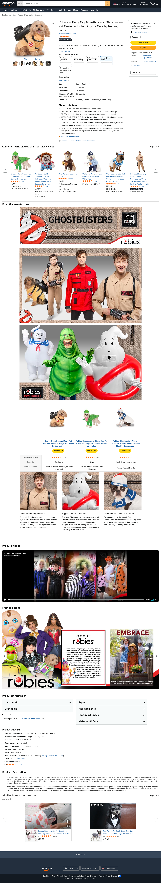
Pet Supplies (6, 15)
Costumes (38, 15)
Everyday (94, 10)
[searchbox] (64, 3)
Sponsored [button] (5, 799)
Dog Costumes (19, 758)
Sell (60, 10)
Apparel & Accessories (25, 15)
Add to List (136, 73)
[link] (21, 176)
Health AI (13, 10)
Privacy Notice (62, 876)
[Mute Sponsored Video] (68, 826)
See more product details (70, 136)
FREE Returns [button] (65, 52)
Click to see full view (32, 59)
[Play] (4, 599)
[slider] (76, 599)
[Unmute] (156, 599)
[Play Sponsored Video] (113, 816)
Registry (67, 10)
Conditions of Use (49, 876)
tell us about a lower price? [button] (30, 719)
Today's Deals (25, 10)
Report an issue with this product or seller (78, 141)
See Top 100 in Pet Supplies (52, 756)
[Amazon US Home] (47, 869)
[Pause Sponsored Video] (68, 821)
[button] (5, 10)
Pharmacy (84, 10)
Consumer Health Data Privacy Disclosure (83, 876)
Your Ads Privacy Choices (108, 876)
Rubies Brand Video (12, 556)
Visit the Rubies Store (67, 34)
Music (75, 10)
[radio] (15, 63)
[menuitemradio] (152, 600)
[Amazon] (9, 4)
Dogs (14, 15)
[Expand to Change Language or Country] (77, 868)
